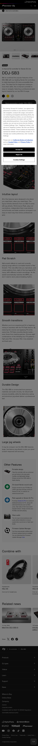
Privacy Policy (25, 142)
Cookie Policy (13, 142)
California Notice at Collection (23, 140)
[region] (19, 134)
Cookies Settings (19, 160)
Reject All (19, 155)
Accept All (19, 149)
